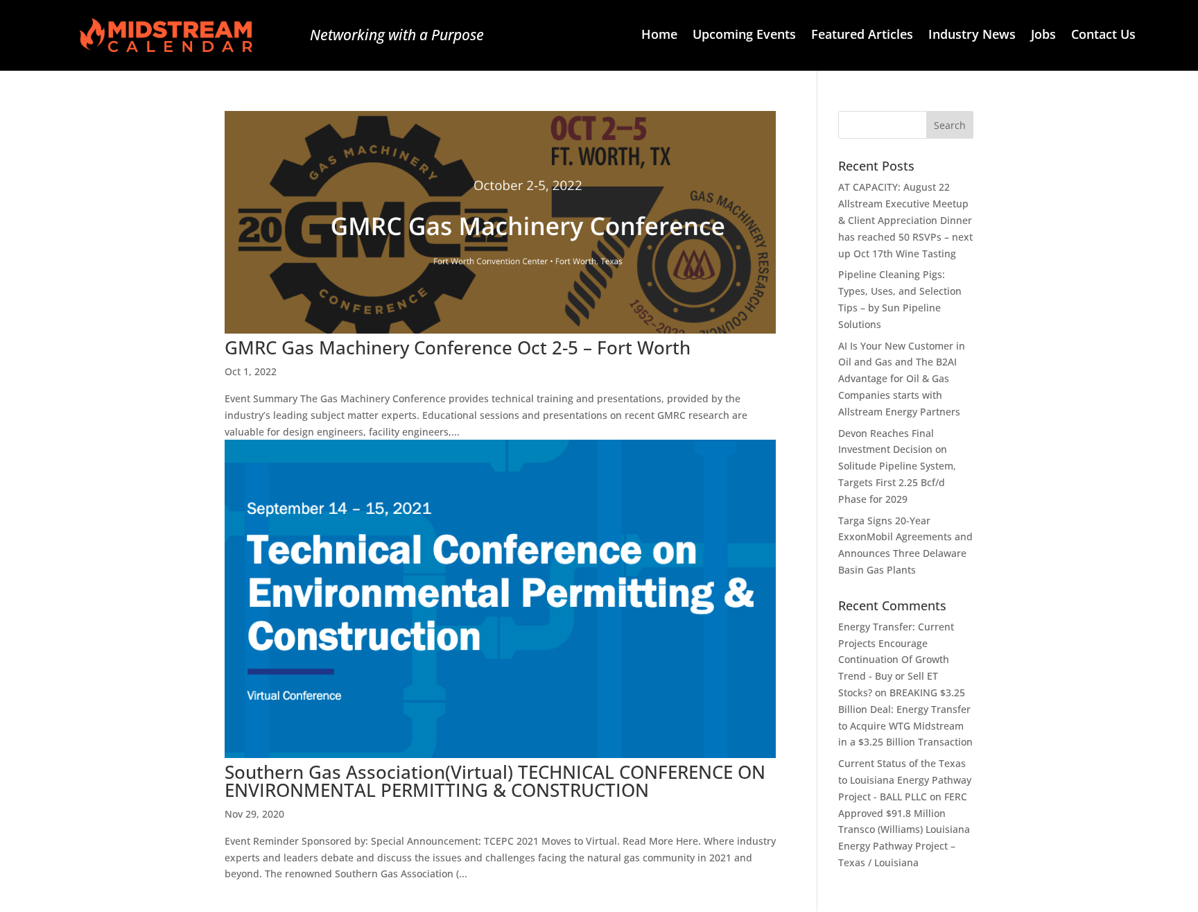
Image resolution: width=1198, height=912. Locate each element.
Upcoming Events (744, 35)
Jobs (1043, 35)
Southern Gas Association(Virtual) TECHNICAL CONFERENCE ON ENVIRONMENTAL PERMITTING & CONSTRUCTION (495, 780)
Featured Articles (862, 35)
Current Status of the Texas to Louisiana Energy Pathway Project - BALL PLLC (904, 780)
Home (659, 35)
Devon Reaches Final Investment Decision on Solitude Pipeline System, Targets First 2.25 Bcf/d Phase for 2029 (897, 466)
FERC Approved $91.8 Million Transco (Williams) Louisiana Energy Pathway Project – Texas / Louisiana (904, 829)
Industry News (972, 35)
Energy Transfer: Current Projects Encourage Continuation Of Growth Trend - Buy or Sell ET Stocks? (896, 659)
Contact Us (1103, 35)
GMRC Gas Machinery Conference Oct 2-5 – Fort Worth (458, 347)
